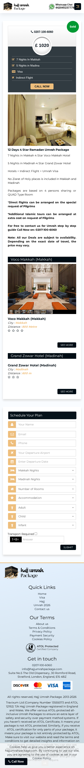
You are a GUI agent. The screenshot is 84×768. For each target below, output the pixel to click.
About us (42, 624)
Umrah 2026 (42, 605)
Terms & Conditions (42, 628)
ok (44, 763)
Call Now (42, 86)
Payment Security (42, 635)
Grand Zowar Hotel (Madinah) (37, 356)
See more (67, 345)
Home (42, 594)
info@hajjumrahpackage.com (42, 669)
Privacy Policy (42, 631)
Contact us (42, 609)
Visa (42, 597)
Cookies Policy (42, 639)
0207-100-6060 (43, 31)
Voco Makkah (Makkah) (31, 259)
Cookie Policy (41, 758)
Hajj (42, 601)
